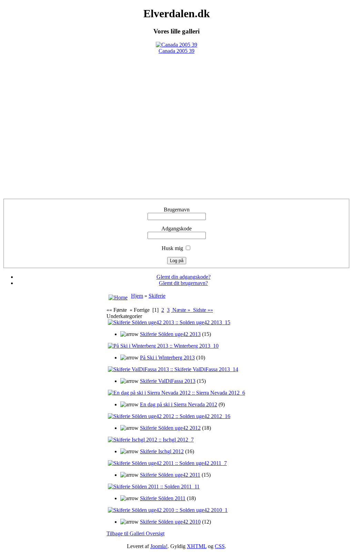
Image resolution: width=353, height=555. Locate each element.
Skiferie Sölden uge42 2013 (170, 334)
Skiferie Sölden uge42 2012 (170, 428)
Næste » (181, 310)
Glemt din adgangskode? (184, 277)
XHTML (196, 546)
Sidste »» (202, 310)
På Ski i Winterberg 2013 (167, 357)
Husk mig (172, 248)
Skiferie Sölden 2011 (162, 498)
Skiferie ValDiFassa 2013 (167, 381)
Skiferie (157, 296)
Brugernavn (177, 209)
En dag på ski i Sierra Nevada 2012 (178, 404)
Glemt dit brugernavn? (183, 283)
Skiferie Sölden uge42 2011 (170, 475)
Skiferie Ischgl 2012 (162, 451)
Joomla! (159, 546)
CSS (220, 546)
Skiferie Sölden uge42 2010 (170, 522)
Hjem (137, 296)
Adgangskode (176, 228)
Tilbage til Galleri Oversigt (135, 533)
